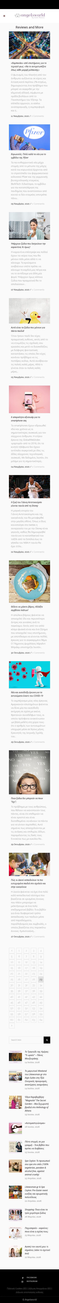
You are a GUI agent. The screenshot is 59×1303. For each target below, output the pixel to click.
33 (33, 985)
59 (41, 1014)
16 (19, 967)
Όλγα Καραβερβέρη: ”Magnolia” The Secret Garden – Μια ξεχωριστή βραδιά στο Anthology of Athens (37, 1103)
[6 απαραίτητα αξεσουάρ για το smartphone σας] (29, 399)
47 (26, 1002)
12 (26, 962)
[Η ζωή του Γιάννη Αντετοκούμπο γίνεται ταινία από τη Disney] (29, 486)
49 (41, 1002)
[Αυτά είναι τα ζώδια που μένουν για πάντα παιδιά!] (29, 311)
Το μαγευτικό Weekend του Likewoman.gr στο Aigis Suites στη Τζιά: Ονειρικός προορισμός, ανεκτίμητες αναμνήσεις (36, 1077)
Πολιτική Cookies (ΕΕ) (17, 1288)
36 (19, 991)
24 (41, 973)
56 (19, 1014)
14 (41, 962)
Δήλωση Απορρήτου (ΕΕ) (40, 1288)
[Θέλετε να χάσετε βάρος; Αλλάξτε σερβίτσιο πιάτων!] (29, 581)
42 (26, 996)
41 (19, 996)
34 (41, 985)
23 (33, 973)
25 (12, 979)
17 (26, 967)
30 (11, 985)
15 (12, 967)
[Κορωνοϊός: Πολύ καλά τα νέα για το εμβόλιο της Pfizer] (29, 137)
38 (33, 991)
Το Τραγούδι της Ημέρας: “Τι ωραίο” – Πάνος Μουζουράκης (37, 1055)
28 (33, 979)
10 (12, 962)
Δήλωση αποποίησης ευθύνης (29, 1292)
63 (33, 1019)
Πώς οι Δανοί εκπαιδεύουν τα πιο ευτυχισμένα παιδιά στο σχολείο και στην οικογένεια (28, 883)
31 (19, 985)
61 (19, 1019)
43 (33, 996)
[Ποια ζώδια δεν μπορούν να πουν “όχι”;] (29, 772)
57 (26, 1014)
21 (19, 973)
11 (19, 962)
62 (26, 1019)
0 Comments (37, 116)
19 (41, 967)
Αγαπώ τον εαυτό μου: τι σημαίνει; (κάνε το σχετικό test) (37, 1250)
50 (11, 1008)
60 (11, 1019)
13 (34, 962)
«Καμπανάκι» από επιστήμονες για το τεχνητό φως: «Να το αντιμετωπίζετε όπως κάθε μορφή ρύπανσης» (29, 66)
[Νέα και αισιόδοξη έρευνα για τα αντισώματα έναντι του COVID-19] (29, 674)
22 (26, 973)
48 (33, 1002)
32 (26, 985)
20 (11, 973)
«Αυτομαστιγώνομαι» (35, 1123)
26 (19, 979)
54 (41, 1008)
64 (41, 1019)
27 (26, 979)
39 (41, 991)
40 (11, 996)
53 (33, 1008)
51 (19, 1008)
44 (41, 996)
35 (12, 991)
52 (26, 1008)
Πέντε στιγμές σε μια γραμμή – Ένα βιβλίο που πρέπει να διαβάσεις (37, 1145)
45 (12, 1002)
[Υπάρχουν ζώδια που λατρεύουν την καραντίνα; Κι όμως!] (29, 226)
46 (19, 1002)
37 (26, 991)
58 (33, 1014)
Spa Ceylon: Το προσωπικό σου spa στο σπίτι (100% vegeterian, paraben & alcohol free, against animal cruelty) (37, 1167)
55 (11, 1014)
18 (33, 967)
